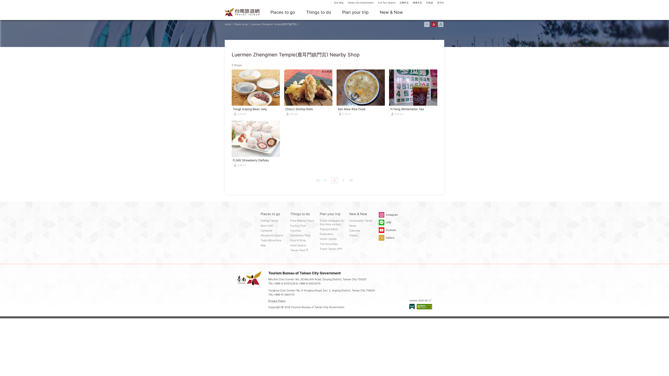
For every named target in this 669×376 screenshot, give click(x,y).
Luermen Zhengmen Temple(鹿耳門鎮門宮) (274, 24)
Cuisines (295, 230)
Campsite (266, 230)
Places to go (282, 12)
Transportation (329, 229)
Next (325, 180)
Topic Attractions (271, 240)
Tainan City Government (361, 2)
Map (263, 245)
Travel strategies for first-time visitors (332, 222)
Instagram (392, 214)
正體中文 (404, 2)
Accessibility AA (424, 306)
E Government (412, 306)
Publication (326, 234)
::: (331, 3)
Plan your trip (355, 12)
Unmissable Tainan (361, 220)
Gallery (390, 237)
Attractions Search (272, 235)
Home (228, 24)
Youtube (391, 230)
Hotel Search (298, 245)
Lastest (350, 180)
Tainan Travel (242, 12)
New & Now (391, 12)
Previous (343, 180)
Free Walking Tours (302, 220)
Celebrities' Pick (300, 235)
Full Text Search (386, 2)
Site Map (339, 2)
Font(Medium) (433, 24)
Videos (353, 235)
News (352, 225)
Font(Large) (440, 24)
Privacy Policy (277, 301)
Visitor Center (328, 239)
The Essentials (329, 244)
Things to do (318, 12)
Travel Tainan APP (331, 248)
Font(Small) (426, 24)
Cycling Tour (298, 225)
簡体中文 (417, 2)
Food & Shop (298, 240)
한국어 (440, 2)
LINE (388, 222)
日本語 (429, 2)
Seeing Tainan (269, 220)
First (318, 180)
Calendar (354, 230)
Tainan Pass (297, 250)
